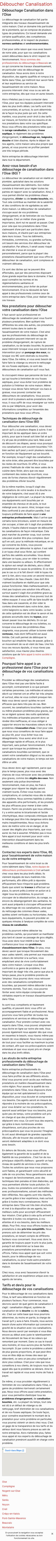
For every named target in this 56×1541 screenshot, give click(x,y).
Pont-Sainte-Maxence (14, 1518)
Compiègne (8, 1486)
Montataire (8, 1527)
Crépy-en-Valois (11, 1513)
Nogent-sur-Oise (11, 1490)
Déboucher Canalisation (26, 4)
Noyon (5, 1504)
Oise (4, 1481)
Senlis (5, 1500)
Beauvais (7, 1522)
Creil (4, 1509)
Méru (5, 1495)
